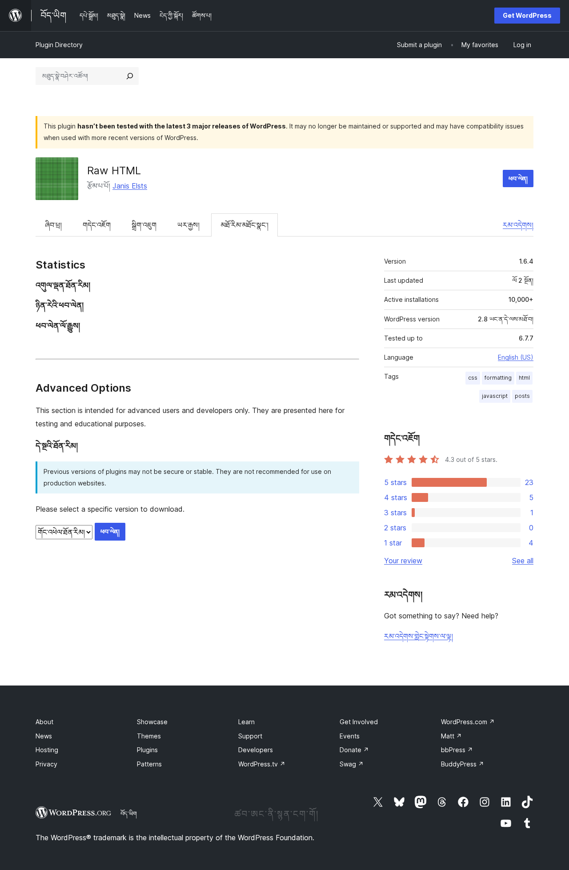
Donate (354, 750)
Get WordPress (527, 15)
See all (522, 560)
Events (350, 736)
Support (250, 736)
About (44, 722)
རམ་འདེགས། (518, 225)
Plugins (147, 750)
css (472, 377)
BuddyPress (462, 764)
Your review (403, 560)
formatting (498, 377)
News (44, 736)
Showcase (152, 722)
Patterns (149, 764)
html (524, 377)
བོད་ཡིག (128, 813)
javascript (495, 396)
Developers (255, 750)
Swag (352, 764)
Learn (246, 722)
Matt (451, 736)
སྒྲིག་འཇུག (144, 225)
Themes (149, 736)
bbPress (457, 750)
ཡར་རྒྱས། (188, 225)
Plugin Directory (59, 44)
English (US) (515, 357)
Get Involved (359, 722)
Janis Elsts (129, 185)
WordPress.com (468, 722)
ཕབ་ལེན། (518, 178)
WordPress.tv (261, 764)
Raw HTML (114, 170)
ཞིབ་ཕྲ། (53, 225)
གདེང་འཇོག (97, 225)
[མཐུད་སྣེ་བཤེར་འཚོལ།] (130, 76)
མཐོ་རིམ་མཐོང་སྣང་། (244, 225)
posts (522, 396)
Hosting (47, 750)
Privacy (46, 764)
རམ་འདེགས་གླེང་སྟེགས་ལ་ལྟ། (418, 636)
